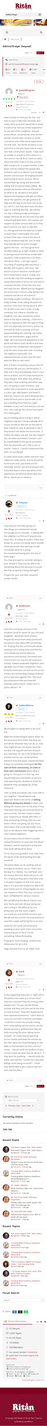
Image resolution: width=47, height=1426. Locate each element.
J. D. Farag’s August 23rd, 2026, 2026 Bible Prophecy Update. (26, 1272)
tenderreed (24, 605)
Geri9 (21, 971)
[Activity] (9, 106)
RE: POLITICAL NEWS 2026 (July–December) (24, 1158)
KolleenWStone (26, 705)
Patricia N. (17, 1167)
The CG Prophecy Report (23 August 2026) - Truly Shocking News (26, 1263)
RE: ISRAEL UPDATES (19, 1185)
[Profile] (6, 106)
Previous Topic (14, 1105)
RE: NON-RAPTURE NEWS (21, 1211)
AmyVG (16, 1181)
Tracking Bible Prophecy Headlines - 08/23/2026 (26, 1282)
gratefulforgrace (24, 64)
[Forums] (5, 39)
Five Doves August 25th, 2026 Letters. (26, 1147)
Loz (14, 1266)
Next (39, 53)
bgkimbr (16, 1153)
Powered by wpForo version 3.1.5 (33, 1380)
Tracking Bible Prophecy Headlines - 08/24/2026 (26, 1253)
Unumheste (32, 1352)
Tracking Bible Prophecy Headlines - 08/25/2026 (26, 1172)
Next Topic (27, 1105)
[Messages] (11, 106)
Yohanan (23, 502)
